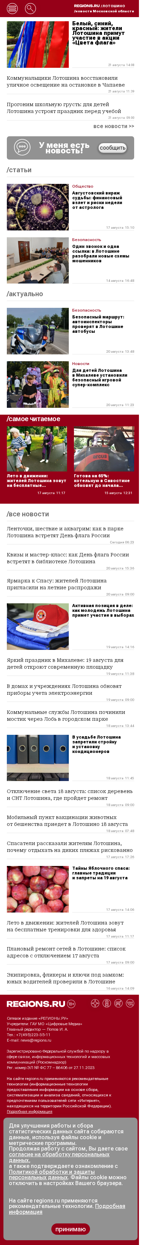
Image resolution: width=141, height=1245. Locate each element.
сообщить (113, 147)
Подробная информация (29, 1111)
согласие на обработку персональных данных (59, 1157)
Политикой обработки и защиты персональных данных (52, 1175)
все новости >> (113, 126)
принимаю (70, 1229)
